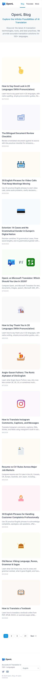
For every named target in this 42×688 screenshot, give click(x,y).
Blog (22, 4)
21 (25, 636)
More (37, 4)
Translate (29, 4)
